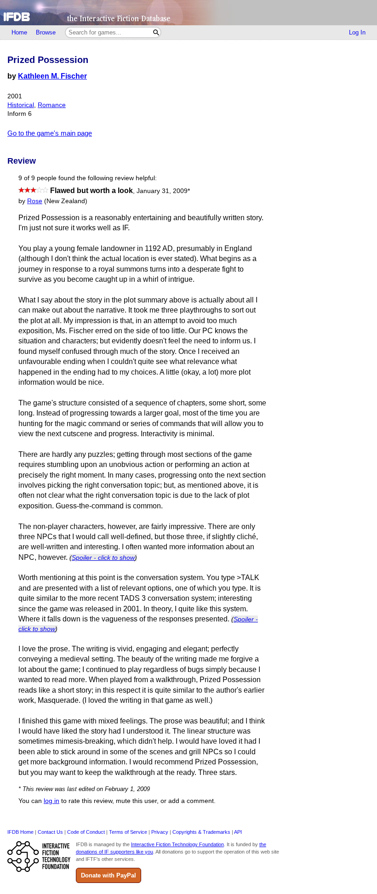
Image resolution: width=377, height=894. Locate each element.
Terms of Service (128, 832)
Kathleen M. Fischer (52, 76)
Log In (357, 32)
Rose (34, 201)
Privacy (159, 832)
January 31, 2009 (163, 191)
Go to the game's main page (49, 133)
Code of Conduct (86, 832)
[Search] (156, 32)
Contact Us (50, 832)
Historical (20, 105)
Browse (46, 32)
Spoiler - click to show (103, 557)
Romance (52, 105)
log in (51, 800)
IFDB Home (20, 832)
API (238, 832)
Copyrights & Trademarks (201, 832)
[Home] (188, 12)
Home (19, 32)
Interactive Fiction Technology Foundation (177, 844)
